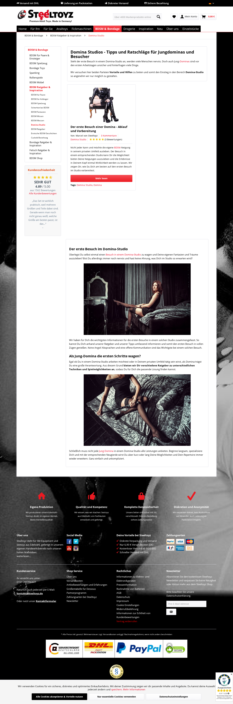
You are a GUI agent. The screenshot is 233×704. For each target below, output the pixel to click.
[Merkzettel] (174, 17)
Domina (98, 185)
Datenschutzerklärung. (178, 595)
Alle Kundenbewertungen (43, 193)
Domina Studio (38, 124)
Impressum (122, 600)
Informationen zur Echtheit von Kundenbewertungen (133, 615)
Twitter (76, 541)
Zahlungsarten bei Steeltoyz (82, 597)
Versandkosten (75, 580)
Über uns (72, 576)
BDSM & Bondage (38, 49)
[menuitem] (137, 17)
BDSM (117, 147)
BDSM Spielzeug (38, 63)
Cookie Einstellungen (127, 605)
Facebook (69, 541)
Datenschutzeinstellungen (173, 696)
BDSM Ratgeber (38, 129)
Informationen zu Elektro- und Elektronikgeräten (132, 578)
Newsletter (72, 600)
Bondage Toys (37, 68)
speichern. (117, 689)
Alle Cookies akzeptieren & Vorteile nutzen (59, 696)
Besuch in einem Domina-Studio (123, 254)
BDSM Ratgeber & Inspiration (39, 88)
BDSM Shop (35, 158)
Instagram (76, 548)
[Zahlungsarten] (190, 545)
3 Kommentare (109, 135)
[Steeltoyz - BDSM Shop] (51, 17)
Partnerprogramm (76, 592)
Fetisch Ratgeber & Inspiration (39, 152)
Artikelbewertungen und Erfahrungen (87, 584)
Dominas (185, 61)
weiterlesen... (24, 556)
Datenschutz (123, 597)
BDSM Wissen (37, 116)
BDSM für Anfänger (39, 99)
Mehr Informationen (134, 689)
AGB (118, 592)
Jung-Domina (106, 450)
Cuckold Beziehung (39, 137)
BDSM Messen (37, 120)
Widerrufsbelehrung (127, 609)
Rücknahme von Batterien (130, 588)
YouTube (69, 548)
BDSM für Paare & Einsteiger (39, 57)
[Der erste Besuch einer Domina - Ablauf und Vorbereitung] (103, 105)
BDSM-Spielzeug (38, 103)
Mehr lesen (101, 178)
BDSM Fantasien (38, 112)
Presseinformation (126, 584)
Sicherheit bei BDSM (40, 107)
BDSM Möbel (36, 82)
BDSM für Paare (38, 94)
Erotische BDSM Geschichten (44, 133)
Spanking (34, 72)
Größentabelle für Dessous (81, 588)
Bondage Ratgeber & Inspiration (40, 144)
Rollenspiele (36, 77)
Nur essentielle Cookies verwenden (116, 696)
